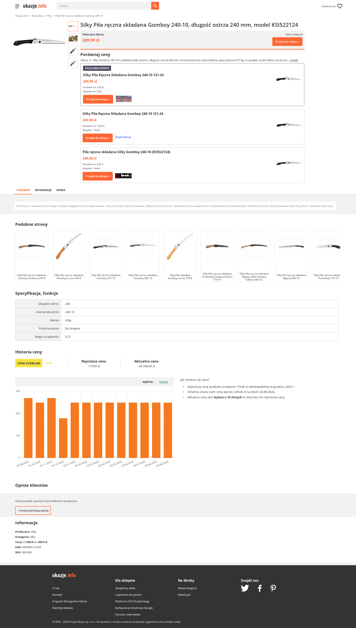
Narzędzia (37, 15)
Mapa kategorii (187, 588)
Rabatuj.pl (184, 595)
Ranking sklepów (62, 608)
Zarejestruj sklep (125, 588)
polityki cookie (173, 621)
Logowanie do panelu (128, 595)
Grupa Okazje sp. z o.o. (82, 621)
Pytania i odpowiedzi (128, 614)
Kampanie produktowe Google (134, 608)
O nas (55, 588)
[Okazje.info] (36, 6)
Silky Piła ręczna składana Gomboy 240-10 (79, 15)
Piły (49, 15)
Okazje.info (21, 15)
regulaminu (151, 621)
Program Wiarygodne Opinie (69, 601)
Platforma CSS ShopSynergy (132, 601)
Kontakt (57, 595)
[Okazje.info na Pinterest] (273, 589)
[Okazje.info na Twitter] (245, 588)
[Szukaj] (106, 4)
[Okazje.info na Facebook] (260, 589)
